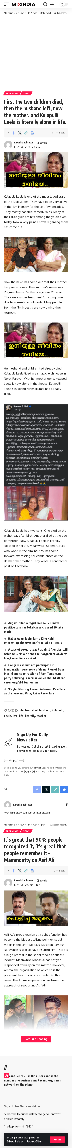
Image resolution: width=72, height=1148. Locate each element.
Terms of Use (34, 1141)
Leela (7, 716)
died (35, 710)
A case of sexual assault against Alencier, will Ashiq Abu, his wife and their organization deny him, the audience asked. (36, 654)
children (25, 710)
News (26, 93)
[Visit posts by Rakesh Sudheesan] (8, 145)
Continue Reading (36, 1039)
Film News (12, 93)
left (15, 716)
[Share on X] (20, 133)
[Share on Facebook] (13, 133)
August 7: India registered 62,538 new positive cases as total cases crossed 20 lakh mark (33, 627)
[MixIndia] (23, 4)
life (21, 716)
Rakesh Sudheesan (23, 142)
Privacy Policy (14, 1141)
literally (30, 716)
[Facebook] (66, 804)
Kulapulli (57, 710)
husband (44, 710)
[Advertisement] (36, 52)
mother (41, 716)
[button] (57, 1139)
